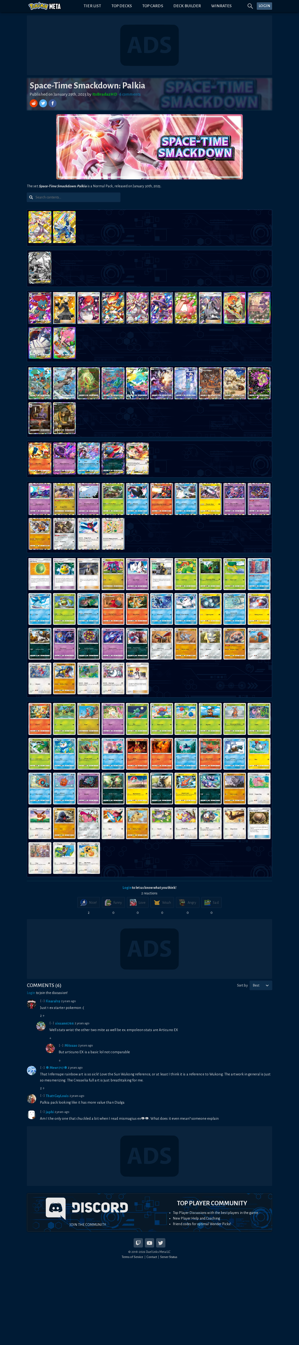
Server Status (168, 1257)
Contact (151, 1257)
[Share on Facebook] (53, 103)
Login (127, 888)
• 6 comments (129, 94)
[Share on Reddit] (34, 103)
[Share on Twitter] (43, 103)
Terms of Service (132, 1257)
